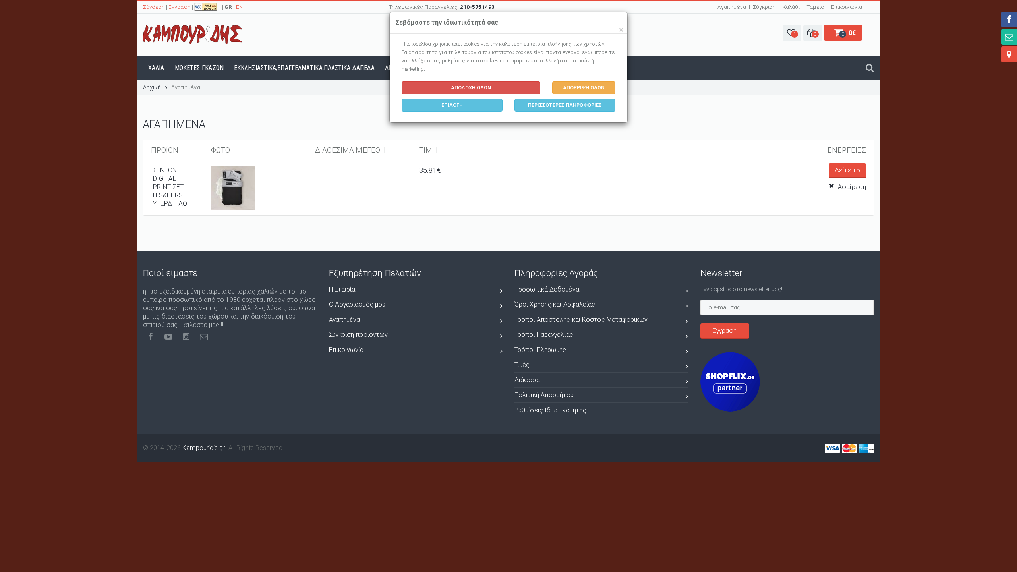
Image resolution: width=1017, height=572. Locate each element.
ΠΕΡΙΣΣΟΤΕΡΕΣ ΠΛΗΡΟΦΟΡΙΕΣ (565, 105)
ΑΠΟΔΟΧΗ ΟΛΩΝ (471, 88)
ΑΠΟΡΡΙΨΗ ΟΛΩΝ (584, 88)
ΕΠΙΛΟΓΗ (452, 105)
